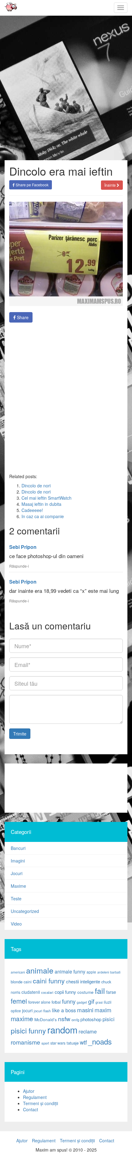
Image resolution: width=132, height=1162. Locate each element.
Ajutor (28, 1091)
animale (39, 970)
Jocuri (16, 873)
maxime (22, 1018)
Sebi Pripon (23, 546)
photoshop (90, 1019)
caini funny (49, 980)
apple (91, 971)
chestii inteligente (83, 981)
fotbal (56, 1002)
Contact (30, 1109)
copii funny (65, 991)
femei (19, 1000)
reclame (88, 1031)
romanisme (25, 1042)
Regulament (35, 1097)
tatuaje (73, 1043)
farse (111, 992)
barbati (115, 972)
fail (100, 990)
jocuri (27, 1010)
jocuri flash (42, 1010)
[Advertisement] (66, 788)
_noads (100, 1041)
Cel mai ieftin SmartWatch (46, 498)
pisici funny (28, 1030)
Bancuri (18, 848)
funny (69, 1001)
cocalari (47, 992)
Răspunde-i (19, 566)
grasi (99, 1002)
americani (18, 972)
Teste (16, 898)
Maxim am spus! (8, 7)
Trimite (19, 734)
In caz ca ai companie (42, 516)
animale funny (70, 971)
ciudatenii (30, 992)
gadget (82, 1002)
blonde (16, 982)
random (62, 1029)
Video (16, 924)
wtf (83, 1042)
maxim (103, 1009)
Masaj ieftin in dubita (41, 504)
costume (85, 992)
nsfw (64, 1018)
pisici (109, 1019)
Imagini (18, 861)
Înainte (110, 185)
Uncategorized (25, 911)
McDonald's (45, 1019)
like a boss (64, 1010)
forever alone (39, 1002)
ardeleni (103, 972)
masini (85, 1010)
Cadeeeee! (32, 510)
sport (45, 1043)
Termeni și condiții (40, 1103)
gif (91, 1001)
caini (28, 981)
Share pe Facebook (32, 184)
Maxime (18, 886)
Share (22, 317)
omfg (75, 1019)
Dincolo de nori (36, 485)
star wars (57, 1043)
